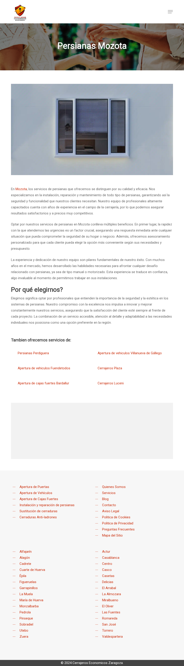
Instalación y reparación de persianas (47, 505)
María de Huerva (31, 600)
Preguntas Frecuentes (118, 529)
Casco (107, 570)
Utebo (24, 630)
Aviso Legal (110, 511)
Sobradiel (26, 624)
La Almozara (111, 594)
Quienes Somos (114, 487)
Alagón (25, 558)
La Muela (26, 594)
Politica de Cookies (116, 517)
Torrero (107, 630)
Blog (105, 499)
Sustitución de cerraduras (38, 511)
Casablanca (110, 558)
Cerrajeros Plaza (110, 368)
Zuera (24, 637)
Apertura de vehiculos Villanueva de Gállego (130, 353)
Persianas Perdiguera (33, 353)
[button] (170, 11)
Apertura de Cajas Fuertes (39, 499)
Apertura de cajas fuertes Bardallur (43, 383)
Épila (23, 576)
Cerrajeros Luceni (111, 383)
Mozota (21, 189)
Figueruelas (28, 582)
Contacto (109, 505)
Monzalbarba (29, 606)
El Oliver (108, 606)
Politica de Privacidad (117, 523)
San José (109, 624)
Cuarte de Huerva (32, 570)
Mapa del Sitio (112, 535)
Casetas (108, 576)
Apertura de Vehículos (36, 493)
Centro (107, 564)
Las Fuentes (111, 612)
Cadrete (25, 564)
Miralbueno (110, 600)
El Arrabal (109, 588)
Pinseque (26, 618)
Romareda (109, 618)
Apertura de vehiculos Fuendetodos (44, 368)
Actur (106, 552)
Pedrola (25, 612)
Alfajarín (26, 552)
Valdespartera (112, 637)
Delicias (107, 582)
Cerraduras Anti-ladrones (38, 517)
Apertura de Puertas (34, 487)
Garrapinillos (29, 588)
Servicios (109, 493)
